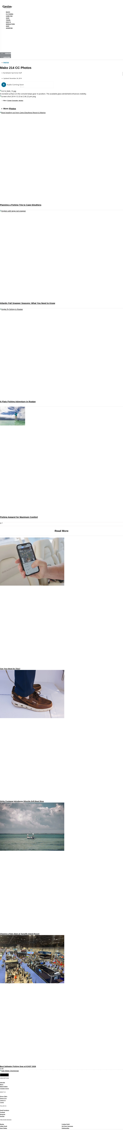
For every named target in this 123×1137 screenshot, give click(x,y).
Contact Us (3, 1100)
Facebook (2, 1112)
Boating (2, 1124)
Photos (6, 62)
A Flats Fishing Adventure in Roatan (18, 401)
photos (21, 100)
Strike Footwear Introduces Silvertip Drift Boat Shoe (22, 801)
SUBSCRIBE (8, 53)
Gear (7, 18)
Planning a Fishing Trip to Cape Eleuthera (20, 205)
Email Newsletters (4, 1110)
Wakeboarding (65, 1128)
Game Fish (9, 16)
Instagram (2, 1114)
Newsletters (10, 24)
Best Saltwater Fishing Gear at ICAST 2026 (18, 1066)
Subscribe (2, 1082)
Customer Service (4, 1088)
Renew (1, 1084)
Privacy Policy (3, 1096)
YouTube (2, 1116)
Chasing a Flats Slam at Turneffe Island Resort (19, 934)
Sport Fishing (3, 1128)
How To (8, 22)
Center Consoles (12, 100)
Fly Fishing (9, 14)
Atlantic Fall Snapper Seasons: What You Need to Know (27, 303)
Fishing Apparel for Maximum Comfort (19, 517)
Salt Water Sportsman (67, 1126)
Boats (8, 12)
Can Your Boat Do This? (10, 669)
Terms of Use (3, 1098)
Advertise (9, 28)
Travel (8, 20)
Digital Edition (4, 1086)
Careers (2, 1102)
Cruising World (66, 1124)
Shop (7, 26)
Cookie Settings (4, 1074)
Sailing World (3, 1126)
